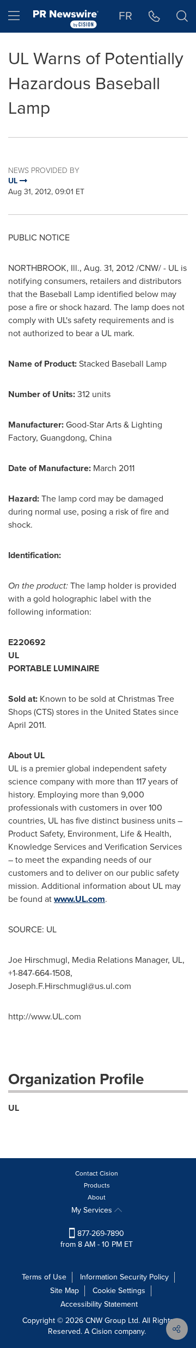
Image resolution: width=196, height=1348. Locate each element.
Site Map (64, 1290)
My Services (92, 1210)
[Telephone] (154, 16)
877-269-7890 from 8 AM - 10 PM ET (96, 1239)
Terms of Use (44, 1277)
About (97, 1197)
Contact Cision (96, 1173)
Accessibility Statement (99, 1304)
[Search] (182, 16)
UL (13, 1108)
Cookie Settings (119, 1290)
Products (97, 1185)
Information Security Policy (124, 1277)
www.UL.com (79, 899)
